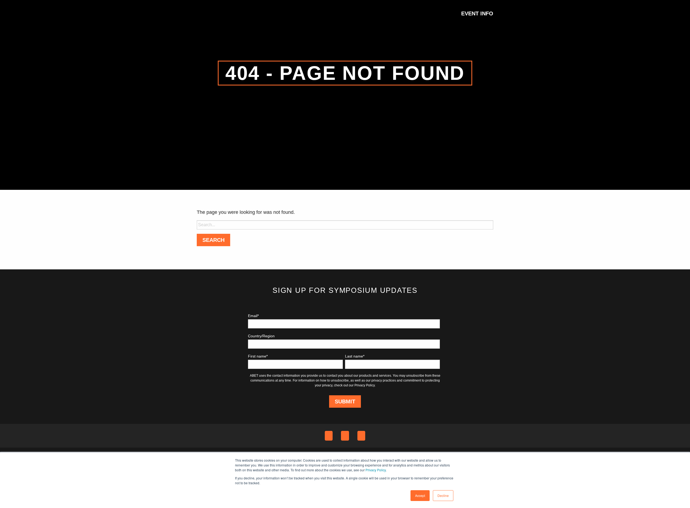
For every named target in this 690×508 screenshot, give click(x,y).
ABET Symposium (210, 13)
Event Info (477, 13)
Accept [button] (420, 495)
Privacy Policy (375, 470)
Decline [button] (443, 495)
